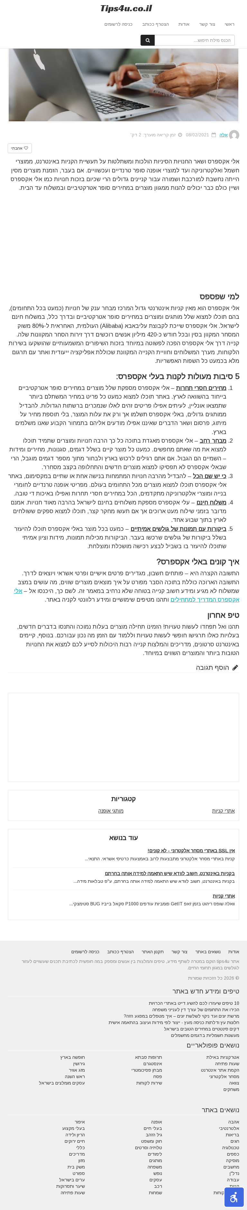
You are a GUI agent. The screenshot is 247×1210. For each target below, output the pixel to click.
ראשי (229, 24)
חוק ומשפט (151, 1141)
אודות (183, 24)
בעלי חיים (153, 1128)
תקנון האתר (153, 951)
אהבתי (17, 148)
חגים (235, 1141)
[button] (234, 1197)
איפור (80, 1121)
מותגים (155, 1160)
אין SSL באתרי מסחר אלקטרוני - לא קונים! (191, 850)
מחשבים (231, 1166)
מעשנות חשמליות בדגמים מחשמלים (205, 1035)
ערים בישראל (72, 1179)
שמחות (155, 1192)
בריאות (232, 1134)
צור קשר (207, 24)
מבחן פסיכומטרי (147, 1070)
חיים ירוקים (75, 1141)
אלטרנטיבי (229, 1128)
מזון (81, 1160)
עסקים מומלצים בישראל (62, 1082)
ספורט (79, 1173)
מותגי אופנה (111, 811)
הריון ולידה (75, 1134)
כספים (233, 1154)
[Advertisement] (123, 241)
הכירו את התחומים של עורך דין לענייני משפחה (195, 1009)
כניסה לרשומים (119, 24)
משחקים (231, 1089)
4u (126, 8)
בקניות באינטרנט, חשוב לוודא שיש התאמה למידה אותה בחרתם (170, 873)
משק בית (76, 1166)
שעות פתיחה (227, 1063)
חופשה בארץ (72, 1057)
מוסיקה (232, 1160)
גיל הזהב (154, 1134)
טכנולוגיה (230, 1147)
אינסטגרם (152, 1063)
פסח (157, 1076)
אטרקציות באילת (222, 1057)
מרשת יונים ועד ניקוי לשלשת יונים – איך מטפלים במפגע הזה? (181, 1016)
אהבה (233, 1121)
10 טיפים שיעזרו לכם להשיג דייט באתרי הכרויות (194, 1003)
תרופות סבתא (148, 1057)
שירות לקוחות (149, 1082)
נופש (157, 1173)
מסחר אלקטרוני (224, 1076)
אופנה (156, 1121)
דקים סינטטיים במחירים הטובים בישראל (201, 1028)
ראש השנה (75, 1076)
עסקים (156, 1179)
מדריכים (77, 1154)
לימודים (155, 1154)
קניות (234, 1186)
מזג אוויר (77, 1070)
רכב (158, 1186)
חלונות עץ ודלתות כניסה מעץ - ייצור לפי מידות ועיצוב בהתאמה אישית (174, 1022)
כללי (80, 1147)
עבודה (233, 1179)
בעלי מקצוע (73, 1128)
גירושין (79, 1063)
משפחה (155, 1166)
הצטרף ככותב (155, 24)
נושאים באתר (208, 951)
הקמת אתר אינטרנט (220, 1070)
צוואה (234, 1082)
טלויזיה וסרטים (148, 1147)
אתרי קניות (223, 811)
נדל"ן (234, 1173)
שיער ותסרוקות (70, 1186)
